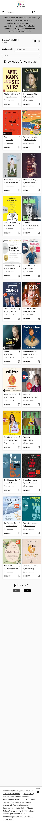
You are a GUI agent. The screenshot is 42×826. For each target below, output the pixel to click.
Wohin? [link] (6, 352)
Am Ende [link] (26, 223)
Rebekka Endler (30, 311)
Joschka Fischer (11, 483)
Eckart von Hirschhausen (12, 526)
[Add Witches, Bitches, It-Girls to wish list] (38, 318)
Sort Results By (7, 49)
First (16, 591)
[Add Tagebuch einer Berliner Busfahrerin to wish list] (19, 233)
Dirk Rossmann (10, 397)
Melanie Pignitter (30, 140)
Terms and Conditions (11, 794)
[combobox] (16, 12)
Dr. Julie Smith (10, 268)
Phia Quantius (29, 97)
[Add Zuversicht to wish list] (19, 576)
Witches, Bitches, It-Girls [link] (30, 309)
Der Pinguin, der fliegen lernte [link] (11, 523)
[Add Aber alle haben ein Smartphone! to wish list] (38, 276)
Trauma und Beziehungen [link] (30, 566)
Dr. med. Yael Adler (11, 440)
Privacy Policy (29, 794)
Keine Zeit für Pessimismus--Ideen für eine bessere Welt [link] (11, 394)
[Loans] (34, 12)
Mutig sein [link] (27, 394)
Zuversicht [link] (8, 566)
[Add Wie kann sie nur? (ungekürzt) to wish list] (19, 104)
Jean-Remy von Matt (31, 226)
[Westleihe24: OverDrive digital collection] (21, 4)
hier (26, 23)
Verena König (29, 569)
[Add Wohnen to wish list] (38, 447)
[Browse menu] (38, 12)
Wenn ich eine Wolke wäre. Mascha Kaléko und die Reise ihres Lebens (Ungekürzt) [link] (11, 180)
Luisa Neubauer (30, 526)
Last (27, 591)
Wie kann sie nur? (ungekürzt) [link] (11, 94)
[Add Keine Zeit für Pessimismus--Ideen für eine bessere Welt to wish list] (19, 404)
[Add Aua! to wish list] (19, 147)
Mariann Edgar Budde (32, 397)
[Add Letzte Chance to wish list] (19, 318)
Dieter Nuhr (9, 354)
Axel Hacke (9, 140)
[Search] (3, 12)
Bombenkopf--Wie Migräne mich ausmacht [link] (30, 94)
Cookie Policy (8, 819)
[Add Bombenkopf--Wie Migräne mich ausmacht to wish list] (38, 104)
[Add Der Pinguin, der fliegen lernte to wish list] (19, 533)
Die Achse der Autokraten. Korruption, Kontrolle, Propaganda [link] (30, 480)
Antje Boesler (10, 226)
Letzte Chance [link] (9, 309)
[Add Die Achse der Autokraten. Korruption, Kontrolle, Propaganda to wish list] (38, 490)
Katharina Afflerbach (12, 569)
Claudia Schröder (30, 354)
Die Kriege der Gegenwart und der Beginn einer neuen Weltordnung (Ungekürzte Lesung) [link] (11, 480)
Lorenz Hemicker (30, 183)
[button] (34, 42)
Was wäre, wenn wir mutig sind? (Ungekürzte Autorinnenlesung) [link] (30, 523)
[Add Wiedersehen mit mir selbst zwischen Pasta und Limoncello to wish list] (38, 147)
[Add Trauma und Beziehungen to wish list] (38, 576)
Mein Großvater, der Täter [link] (30, 180)
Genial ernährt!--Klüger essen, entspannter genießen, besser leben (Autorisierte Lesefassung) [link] (11, 437)
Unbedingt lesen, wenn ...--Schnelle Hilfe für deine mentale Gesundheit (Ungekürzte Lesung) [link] (11, 266)
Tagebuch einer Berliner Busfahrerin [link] (11, 223)
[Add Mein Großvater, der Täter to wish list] (38, 190)
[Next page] (28, 585)
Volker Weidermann (12, 183)
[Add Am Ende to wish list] (38, 233)
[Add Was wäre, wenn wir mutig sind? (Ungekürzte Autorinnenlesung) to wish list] (38, 533)
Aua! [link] (5, 137)
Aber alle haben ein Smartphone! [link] (30, 266)
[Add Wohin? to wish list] (19, 361)
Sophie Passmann (11, 97)
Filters (6, 56)
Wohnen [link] (26, 437)
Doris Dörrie (29, 440)
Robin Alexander (11, 311)
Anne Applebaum (30, 483)
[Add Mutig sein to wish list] (38, 404)
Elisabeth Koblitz (30, 268)
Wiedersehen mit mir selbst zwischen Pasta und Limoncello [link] (30, 137)
